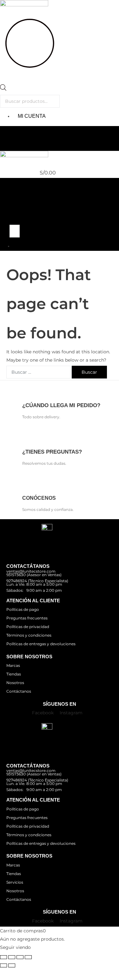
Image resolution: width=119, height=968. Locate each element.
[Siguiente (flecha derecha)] (11, 965)
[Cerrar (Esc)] (28, 957)
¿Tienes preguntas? (52, 452)
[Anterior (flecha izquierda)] (3, 965)
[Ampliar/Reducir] (3, 957)
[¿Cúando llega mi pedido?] (26, 391)
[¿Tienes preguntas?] (26, 437)
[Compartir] (20, 957)
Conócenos (39, 498)
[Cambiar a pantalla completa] (11, 957)
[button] (59, 120)
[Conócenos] (26, 483)
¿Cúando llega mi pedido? (61, 405)
